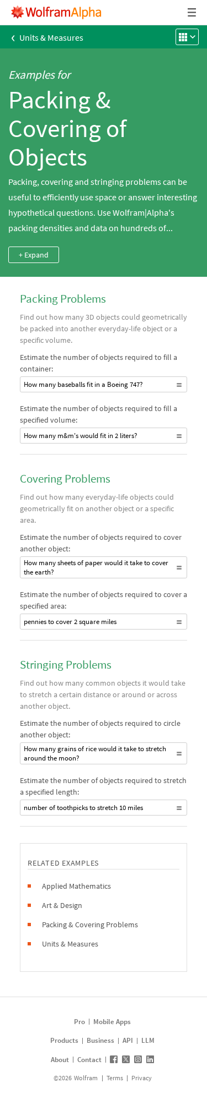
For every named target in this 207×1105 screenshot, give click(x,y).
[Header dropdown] (192, 12)
